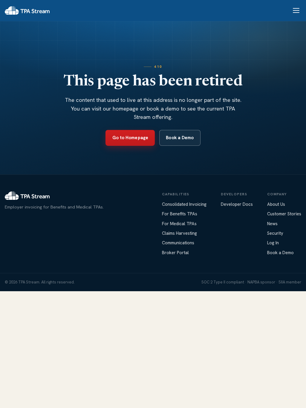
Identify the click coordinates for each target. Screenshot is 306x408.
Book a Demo (180, 138)
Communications (178, 243)
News (272, 223)
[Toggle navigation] (296, 10)
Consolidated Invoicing (184, 204)
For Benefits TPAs (179, 214)
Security (275, 233)
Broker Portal (175, 252)
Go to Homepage (130, 138)
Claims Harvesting (179, 233)
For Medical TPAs (179, 223)
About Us (276, 204)
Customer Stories (284, 214)
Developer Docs (237, 204)
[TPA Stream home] (27, 10)
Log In (273, 243)
